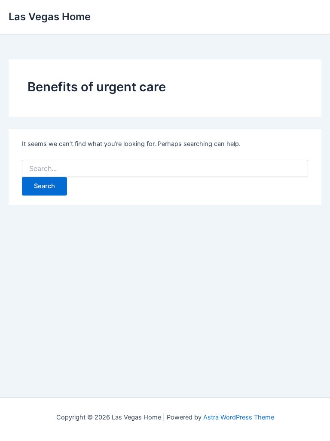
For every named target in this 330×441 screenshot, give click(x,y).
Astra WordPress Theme (238, 417)
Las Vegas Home (50, 16)
